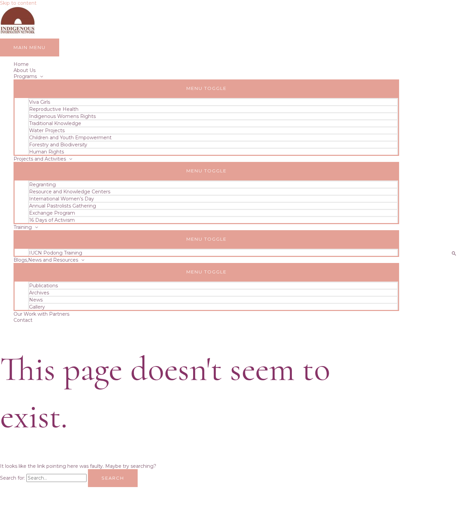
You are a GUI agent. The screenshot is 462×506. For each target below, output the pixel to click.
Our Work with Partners (41, 314)
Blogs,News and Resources (46, 260)
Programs (25, 76)
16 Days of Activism (52, 220)
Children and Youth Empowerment (70, 138)
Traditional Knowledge (55, 123)
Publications (43, 286)
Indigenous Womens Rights (62, 116)
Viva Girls (39, 102)
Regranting (42, 185)
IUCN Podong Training (55, 253)
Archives (39, 293)
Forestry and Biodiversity (58, 145)
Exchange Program (52, 213)
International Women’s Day (61, 199)
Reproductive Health (53, 109)
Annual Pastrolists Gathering (62, 206)
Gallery (37, 307)
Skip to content (18, 3)
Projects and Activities (40, 159)
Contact (23, 320)
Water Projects (47, 130)
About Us (25, 70)
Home (21, 64)
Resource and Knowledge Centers (69, 192)
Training (23, 227)
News (36, 300)
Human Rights (46, 152)
